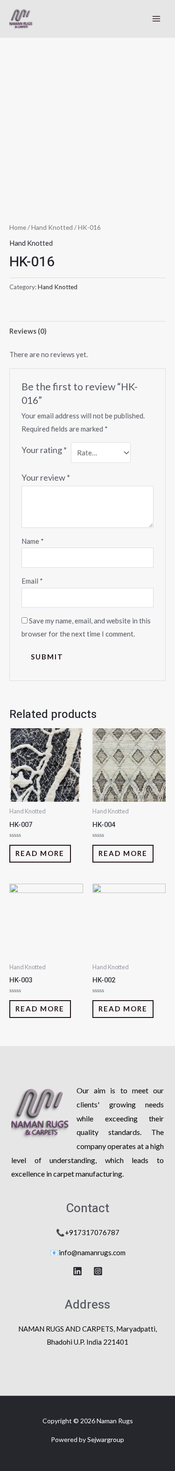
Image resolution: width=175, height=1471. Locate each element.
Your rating (44, 450)
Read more (39, 853)
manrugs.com (105, 1252)
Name (32, 541)
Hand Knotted (52, 227)
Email (32, 581)
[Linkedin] (77, 1271)
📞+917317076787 (87, 1232)
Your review (45, 477)
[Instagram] (98, 1271)
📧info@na (67, 1252)
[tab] (87, 331)
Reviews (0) (28, 331)
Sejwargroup (105, 1439)
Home (17, 227)
